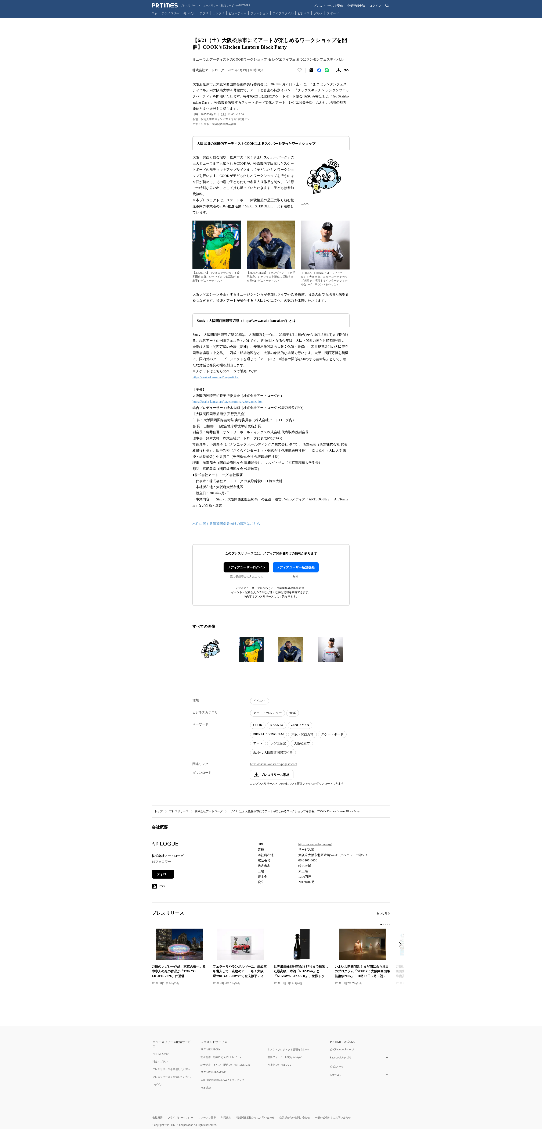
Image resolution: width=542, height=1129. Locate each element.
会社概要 (157, 1117)
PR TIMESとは (160, 1054)
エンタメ (218, 13)
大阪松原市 (302, 743)
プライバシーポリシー (180, 1117)
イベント (259, 701)
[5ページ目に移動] (389, 924)
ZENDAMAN (300, 725)
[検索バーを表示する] (387, 5)
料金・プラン (160, 1061)
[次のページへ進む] (401, 944)
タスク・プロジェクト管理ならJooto (288, 1049)
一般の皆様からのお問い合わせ (333, 1117)
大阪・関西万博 (302, 734)
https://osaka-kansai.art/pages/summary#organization (227, 401)
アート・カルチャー (267, 713)
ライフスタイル (283, 13)
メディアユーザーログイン (246, 567)
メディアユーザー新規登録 (296, 567)
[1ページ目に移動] (381, 924)
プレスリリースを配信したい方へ (171, 1077)
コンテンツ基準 (207, 1117)
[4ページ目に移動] (387, 924)
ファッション (259, 13)
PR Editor (205, 1087)
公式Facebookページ (342, 1049)
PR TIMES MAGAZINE (213, 1072)
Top (154, 13)
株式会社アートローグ (209, 811)
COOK (257, 725)
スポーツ (333, 13)
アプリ (203, 13)
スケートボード (332, 734)
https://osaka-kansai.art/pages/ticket (215, 377)
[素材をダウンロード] (338, 70)
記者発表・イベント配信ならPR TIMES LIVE (225, 1065)
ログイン (375, 6)
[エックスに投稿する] (311, 70)
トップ (158, 811)
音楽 (292, 713)
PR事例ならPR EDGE (279, 1065)
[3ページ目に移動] (385, 924)
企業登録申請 (356, 6)
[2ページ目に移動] (383, 924)
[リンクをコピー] (346, 70)
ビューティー (237, 13)
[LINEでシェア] (326, 70)
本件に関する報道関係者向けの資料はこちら (226, 523)
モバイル (189, 13)
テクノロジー (170, 13)
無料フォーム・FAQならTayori (284, 1057)
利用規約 (226, 1117)
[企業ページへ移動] (165, 845)
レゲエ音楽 (278, 743)
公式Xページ (337, 1066)
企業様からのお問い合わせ (294, 1117)
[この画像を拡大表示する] (211, 649)
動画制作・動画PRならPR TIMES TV (220, 1057)
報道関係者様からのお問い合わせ (255, 1117)
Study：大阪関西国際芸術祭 (273, 752)
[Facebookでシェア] (319, 70)
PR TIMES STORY (210, 1049)
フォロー (163, 874)
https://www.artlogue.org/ (315, 844)
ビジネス (304, 13)
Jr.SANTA (276, 725)
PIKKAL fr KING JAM (268, 734)
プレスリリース (178, 811)
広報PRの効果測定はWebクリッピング (222, 1080)
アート (258, 743)
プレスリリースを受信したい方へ (171, 1069)
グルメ (318, 13)
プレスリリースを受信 (328, 6)
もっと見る (383, 913)
